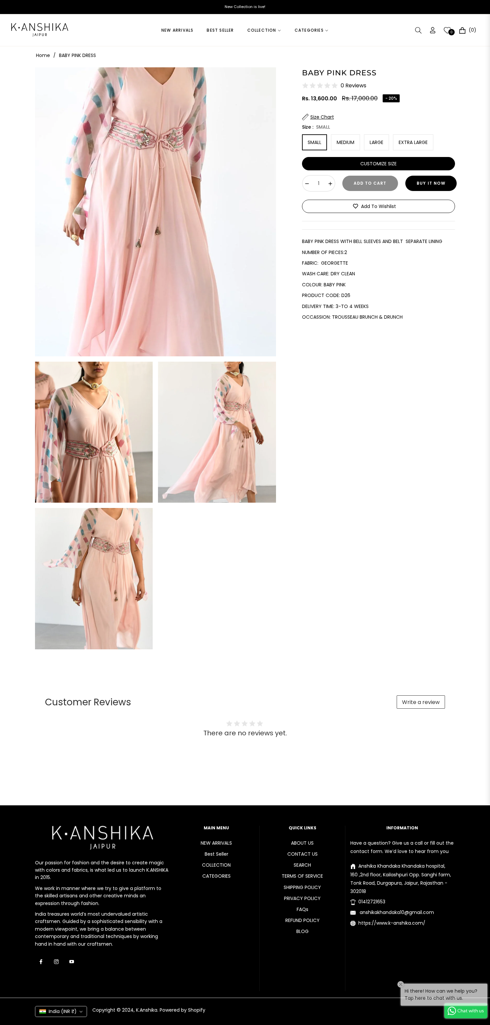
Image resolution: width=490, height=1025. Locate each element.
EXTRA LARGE (413, 142)
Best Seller (216, 854)
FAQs (302, 909)
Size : (316, 126)
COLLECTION (216, 865)
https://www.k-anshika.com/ (391, 923)
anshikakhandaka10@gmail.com (396, 912)
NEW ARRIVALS (216, 843)
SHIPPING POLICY (302, 887)
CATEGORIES (216, 876)
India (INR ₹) (63, 1011)
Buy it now (431, 183)
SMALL (314, 142)
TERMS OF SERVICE (302, 876)
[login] (433, 30)
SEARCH (302, 865)
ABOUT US (302, 843)
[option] (155, 211)
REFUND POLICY (302, 920)
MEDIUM (345, 142)
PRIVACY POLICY (302, 898)
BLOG (302, 931)
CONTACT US (302, 854)
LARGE (376, 142)
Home (43, 55)
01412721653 (371, 901)
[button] (418, 30)
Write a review (421, 702)
